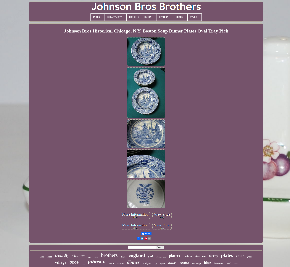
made (111, 263)
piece (249, 256)
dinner (133, 262)
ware (235, 263)
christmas (200, 256)
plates (227, 255)
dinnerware (161, 257)
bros (74, 262)
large (42, 257)
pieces (96, 257)
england (137, 255)
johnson (97, 262)
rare (83, 264)
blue (207, 263)
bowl (155, 264)
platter (174, 256)
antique (147, 263)
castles (184, 263)
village (60, 262)
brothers (109, 255)
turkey (213, 256)
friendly (62, 255)
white (49, 257)
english (162, 263)
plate (123, 257)
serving (196, 263)
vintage (78, 255)
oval (228, 263)
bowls (172, 263)
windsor (121, 263)
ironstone (218, 263)
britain (188, 256)
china (240, 256)
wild (89, 257)
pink (150, 256)
